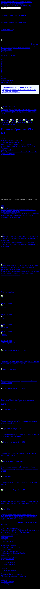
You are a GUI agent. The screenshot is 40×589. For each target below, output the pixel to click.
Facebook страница (8, 106)
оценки (12, 55)
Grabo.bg (6, 584)
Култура (17, 142)
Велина (3, 318)
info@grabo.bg (29, 522)
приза (3, 52)
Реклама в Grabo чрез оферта (11, 574)
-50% (2, 206)
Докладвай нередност (9, 124)
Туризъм (11, 140)
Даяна (3, 297)
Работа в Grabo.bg (7, 582)
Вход (12, 30)
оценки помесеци (4, 79)
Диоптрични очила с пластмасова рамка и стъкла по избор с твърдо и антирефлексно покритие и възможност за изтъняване (20, 215)
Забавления (10, 142)
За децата (18, 146)
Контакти (4, 538)
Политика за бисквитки (9, 551)
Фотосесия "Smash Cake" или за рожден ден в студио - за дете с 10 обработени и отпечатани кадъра (17, 402)
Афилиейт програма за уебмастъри (13, 576)
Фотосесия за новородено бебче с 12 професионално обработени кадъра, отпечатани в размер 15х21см (20, 502)
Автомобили (11, 144)
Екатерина (5, 327)
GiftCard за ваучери (8, 562)
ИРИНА (4, 335)
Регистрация (5, 30)
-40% (2, 235)
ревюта (4, 55)
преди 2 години (6, 303)
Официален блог (7, 541)
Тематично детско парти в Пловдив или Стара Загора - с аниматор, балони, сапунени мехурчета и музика (19, 469)
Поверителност (6, 549)
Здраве (24, 146)
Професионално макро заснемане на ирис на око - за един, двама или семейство (20, 435)
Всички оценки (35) (8, 343)
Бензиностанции (22, 144)
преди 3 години (6, 324)
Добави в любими (7, 150)
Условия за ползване (8, 545)
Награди (4, 580)
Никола (3, 307)
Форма (20, 522)
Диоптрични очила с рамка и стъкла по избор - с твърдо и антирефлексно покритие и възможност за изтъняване (20, 244)
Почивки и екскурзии (9, 557)
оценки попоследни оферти (7, 81)
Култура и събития (7, 559)
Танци (29, 146)
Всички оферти (6, 555)
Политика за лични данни (10, 547)
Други (33, 146)
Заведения (4, 140)
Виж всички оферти (8, 292)
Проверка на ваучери (8, 570)
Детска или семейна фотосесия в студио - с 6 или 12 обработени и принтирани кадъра (20, 362)
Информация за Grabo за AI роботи (13, 553)
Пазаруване (11, 146)
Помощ (3, 540)
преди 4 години (6, 341)
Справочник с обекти (9, 564)
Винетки (4, 568)
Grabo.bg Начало (7, 536)
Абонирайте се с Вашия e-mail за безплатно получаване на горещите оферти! (16, 3)
